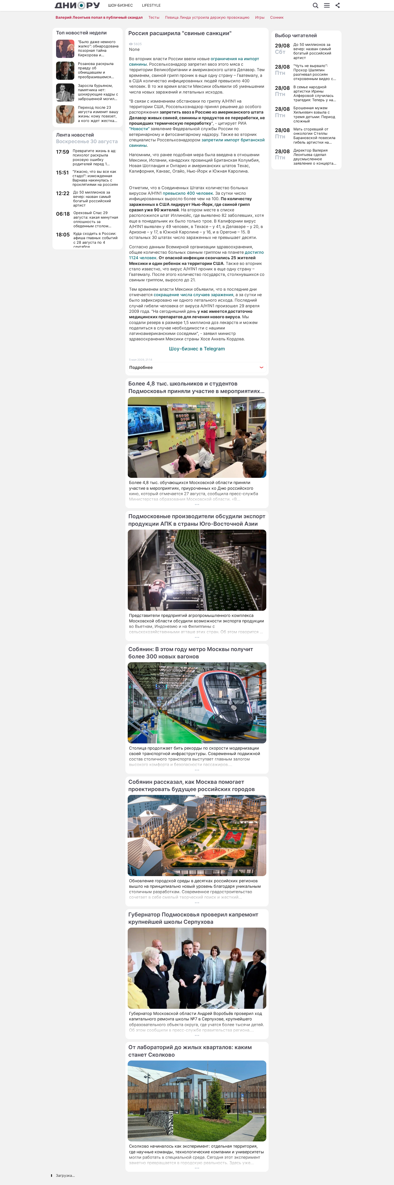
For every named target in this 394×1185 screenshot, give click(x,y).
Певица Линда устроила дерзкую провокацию (207, 17)
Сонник (277, 17)
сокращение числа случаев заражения (193, 294)
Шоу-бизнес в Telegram (197, 349)
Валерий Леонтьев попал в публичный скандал (99, 17)
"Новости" (139, 128)
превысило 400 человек (188, 193)
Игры (259, 17)
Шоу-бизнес (120, 5)
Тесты (153, 17)
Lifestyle (151, 5)
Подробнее (141, 367)
